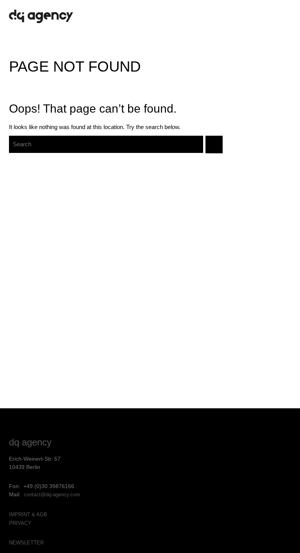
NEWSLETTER (26, 543)
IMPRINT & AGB (28, 514)
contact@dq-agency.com (52, 494)
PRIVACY (20, 523)
